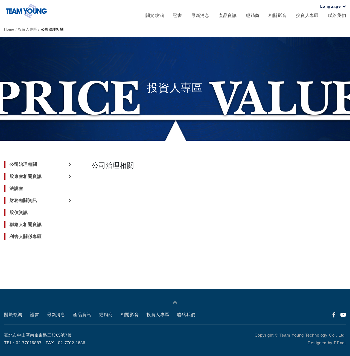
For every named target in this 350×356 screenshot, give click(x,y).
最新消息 (200, 15)
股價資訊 (19, 212)
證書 (177, 15)
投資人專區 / (29, 29)
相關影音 (278, 15)
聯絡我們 (337, 15)
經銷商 (252, 15)
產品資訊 (227, 15)
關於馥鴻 (154, 15)
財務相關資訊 (23, 200)
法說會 (16, 188)
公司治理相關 (52, 29)
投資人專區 (307, 15)
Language (331, 6)
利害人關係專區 (26, 236)
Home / (11, 29)
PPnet (340, 342)
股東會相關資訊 (26, 176)
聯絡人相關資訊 (26, 224)
